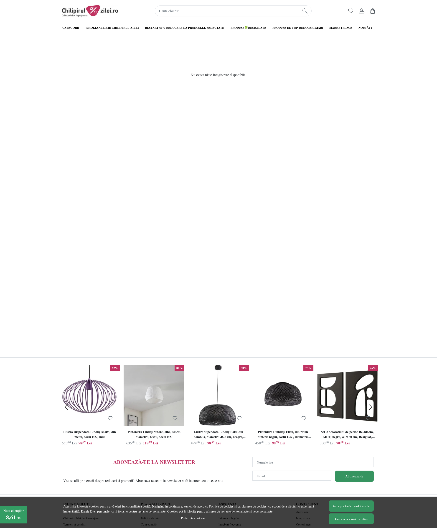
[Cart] (372, 11)
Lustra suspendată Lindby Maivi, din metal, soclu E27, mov (89, 434)
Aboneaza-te (354, 476)
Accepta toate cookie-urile (351, 506)
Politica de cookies (221, 506)
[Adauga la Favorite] (110, 418)
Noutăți (365, 27)
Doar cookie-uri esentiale (351, 519)
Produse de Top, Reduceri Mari (297, 27)
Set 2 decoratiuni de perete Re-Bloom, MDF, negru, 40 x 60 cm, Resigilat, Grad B (347, 434)
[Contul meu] (361, 11)
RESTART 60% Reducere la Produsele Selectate (184, 27)
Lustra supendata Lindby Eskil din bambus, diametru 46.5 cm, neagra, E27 (218, 434)
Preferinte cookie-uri (194, 518)
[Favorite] (350, 11)
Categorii (70, 27)
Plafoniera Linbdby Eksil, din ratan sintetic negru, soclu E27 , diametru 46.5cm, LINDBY (283, 434)
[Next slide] (370, 407)
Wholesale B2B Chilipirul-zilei (112, 27)
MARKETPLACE (340, 27)
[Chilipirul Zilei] (90, 11)
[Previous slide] (66, 407)
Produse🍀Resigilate (248, 27)
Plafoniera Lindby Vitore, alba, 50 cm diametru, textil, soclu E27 (154, 434)
